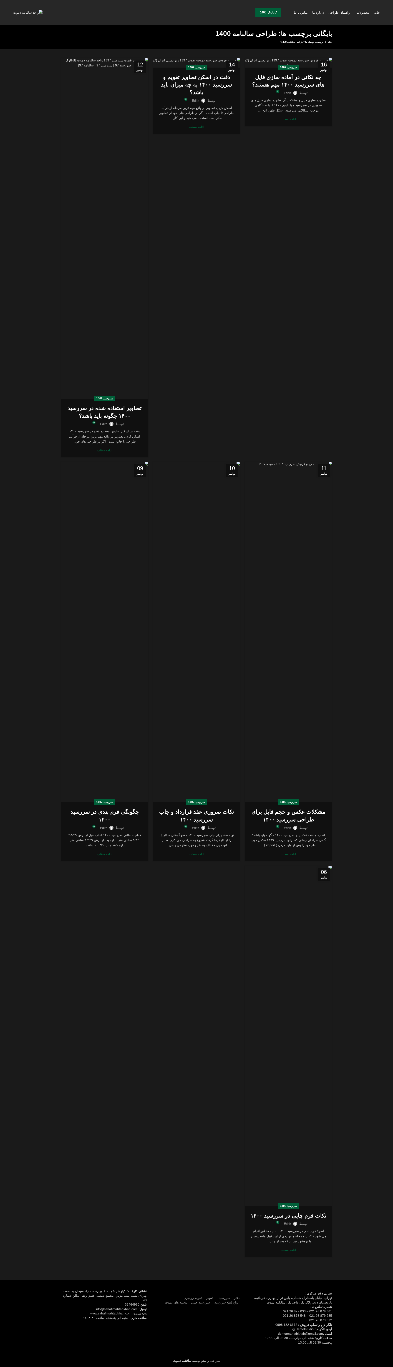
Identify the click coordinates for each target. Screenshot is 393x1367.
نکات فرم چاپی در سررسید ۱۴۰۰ (288, 1216)
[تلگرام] (193, 1292)
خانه (330, 42)
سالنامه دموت (182, 1360)
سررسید (224, 1298)
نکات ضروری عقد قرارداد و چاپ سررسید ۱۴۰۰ (196, 816)
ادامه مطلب (288, 119)
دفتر (236, 1298)
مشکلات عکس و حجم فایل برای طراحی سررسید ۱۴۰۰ (288, 816)
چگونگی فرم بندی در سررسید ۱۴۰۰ (105, 816)
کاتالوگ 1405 (268, 12)
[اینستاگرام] (199, 1292)
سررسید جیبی (200, 1302)
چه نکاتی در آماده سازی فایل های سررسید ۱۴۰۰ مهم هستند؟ (288, 81)
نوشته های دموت (176, 1302)
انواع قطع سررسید (226, 1302)
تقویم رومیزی (193, 1298)
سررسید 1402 (288, 67)
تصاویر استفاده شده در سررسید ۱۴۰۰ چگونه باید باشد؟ (105, 412)
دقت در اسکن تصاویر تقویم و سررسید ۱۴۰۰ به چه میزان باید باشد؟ (196, 84)
